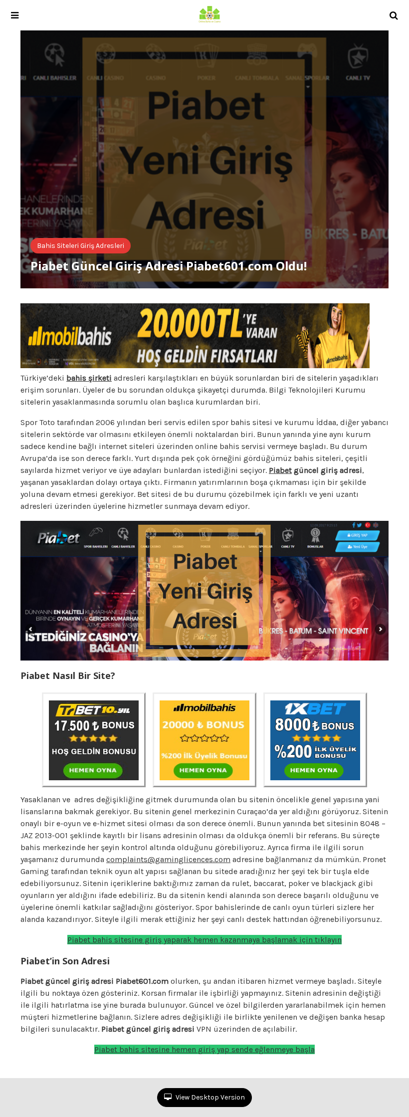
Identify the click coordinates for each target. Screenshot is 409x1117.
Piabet (280, 470)
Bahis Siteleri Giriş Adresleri (80, 245)
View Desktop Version (209, 1097)
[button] (14, 15)
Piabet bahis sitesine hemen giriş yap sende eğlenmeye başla (204, 1049)
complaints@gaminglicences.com (168, 859)
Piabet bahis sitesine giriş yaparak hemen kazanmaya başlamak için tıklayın (204, 939)
